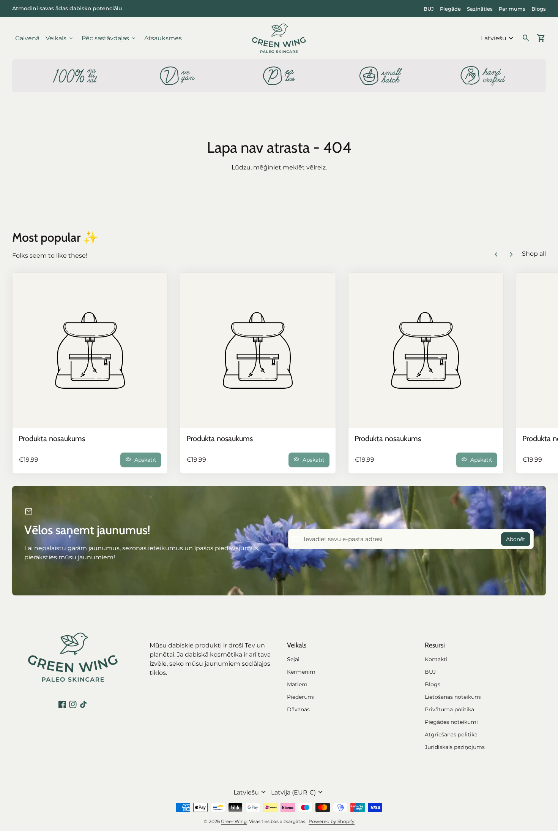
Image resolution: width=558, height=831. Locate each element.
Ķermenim (301, 671)
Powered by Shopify (332, 821)
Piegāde (450, 9)
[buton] (498, 38)
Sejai (293, 659)
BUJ (429, 9)
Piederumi (301, 696)
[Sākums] (279, 37)
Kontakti (436, 659)
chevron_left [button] (496, 254)
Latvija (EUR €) (298, 792)
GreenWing (234, 821)
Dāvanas (298, 709)
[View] (90, 350)
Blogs (538, 9)
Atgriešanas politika (451, 734)
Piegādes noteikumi (451, 722)
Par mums (512, 9)
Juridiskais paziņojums (455, 747)
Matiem (297, 684)
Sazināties (480, 9)
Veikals (60, 38)
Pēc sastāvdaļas (109, 38)
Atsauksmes (163, 38)
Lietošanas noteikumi (453, 696)
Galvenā (27, 38)
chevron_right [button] (511, 254)
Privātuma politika (449, 709)
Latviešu (498, 38)
